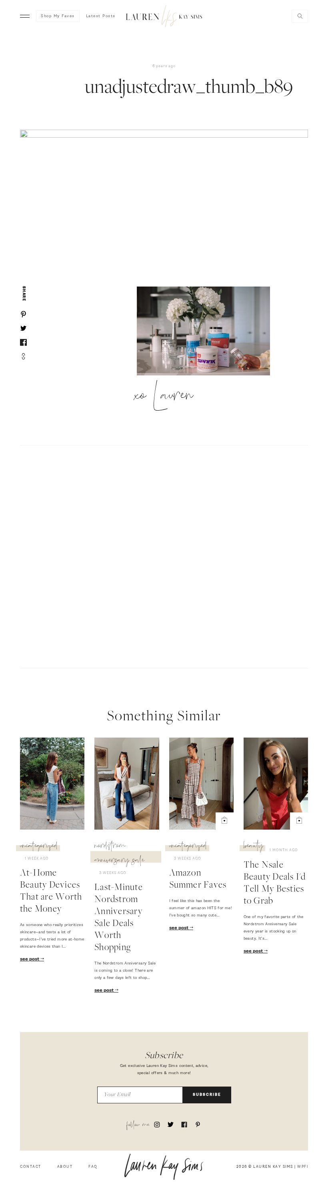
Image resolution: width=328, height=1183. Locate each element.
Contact (30, 1167)
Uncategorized (39, 847)
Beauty (253, 847)
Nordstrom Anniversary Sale (119, 854)
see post (30, 959)
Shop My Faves (58, 16)
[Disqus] (164, 555)
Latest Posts (101, 16)
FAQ (93, 1167)
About (65, 1167)
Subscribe (207, 1095)
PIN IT (207, 332)
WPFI (302, 1167)
